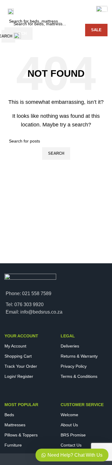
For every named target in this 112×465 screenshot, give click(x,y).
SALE (96, 30)
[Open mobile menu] (10, 12)
